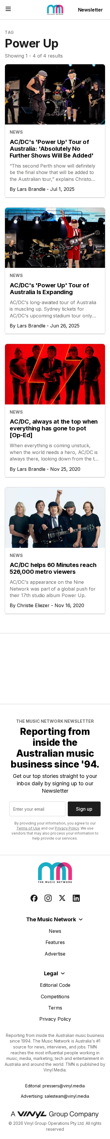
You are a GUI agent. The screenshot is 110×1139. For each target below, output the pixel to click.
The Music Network (51, 919)
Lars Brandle (31, 189)
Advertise (55, 954)
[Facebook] (34, 898)
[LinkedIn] (76, 898)
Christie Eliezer (33, 605)
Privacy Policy (67, 828)
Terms (55, 1008)
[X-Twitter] (62, 898)
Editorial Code (55, 985)
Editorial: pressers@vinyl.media (55, 1085)
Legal (51, 973)
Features (55, 942)
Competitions (55, 996)
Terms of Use (28, 828)
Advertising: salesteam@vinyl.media (55, 1096)
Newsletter (90, 10)
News (55, 931)
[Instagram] (48, 898)
